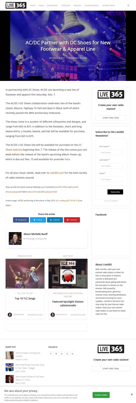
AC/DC (58, 33)
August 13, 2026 (22, 359)
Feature (68, 296)
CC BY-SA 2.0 (73, 200)
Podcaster (65, 5)
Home (32, 5)
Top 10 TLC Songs (25, 298)
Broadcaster (52, 5)
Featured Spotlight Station (67, 293)
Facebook (22, 220)
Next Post (68, 256)
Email (101, 173)
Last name (103, 160)
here (67, 159)
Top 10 (25, 293)
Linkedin (56, 220)
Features (77, 5)
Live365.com (57, 172)
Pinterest (73, 220)
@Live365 (32, 192)
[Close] (132, 394)
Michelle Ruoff (39, 234)
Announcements (92, 5)
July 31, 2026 (20, 371)
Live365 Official (61, 187)
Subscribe (115, 192)
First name (103, 146)
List (31, 293)
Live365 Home (108, 5)
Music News (68, 33)
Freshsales (115, 201)
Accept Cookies (101, 395)
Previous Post (25, 256)
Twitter (39, 220)
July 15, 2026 (20, 383)
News (41, 5)
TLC (19, 293)
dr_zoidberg (62, 200)
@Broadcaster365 (48, 192)
